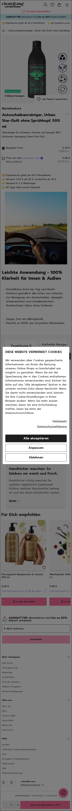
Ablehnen (36, 457)
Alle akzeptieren (36, 438)
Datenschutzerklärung (52, 426)
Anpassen (36, 447)
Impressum (60, 421)
